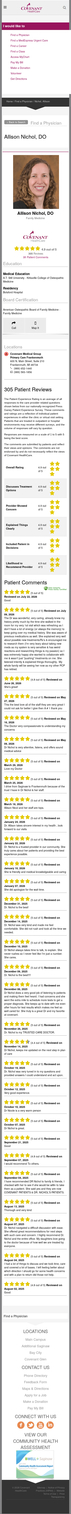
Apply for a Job (35, 1395)
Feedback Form (35, 1381)
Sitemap (41, 1487)
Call (14, 328)
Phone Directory (35, 1375)
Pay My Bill (17, 62)
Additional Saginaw (36, 1345)
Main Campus (35, 1339)
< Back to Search (16, 122)
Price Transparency (58, 1495)
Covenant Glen (35, 1359)
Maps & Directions (35, 1388)
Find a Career (19, 46)
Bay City (35, 1352)
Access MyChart (20, 57)
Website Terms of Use (54, 1492)
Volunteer (16, 73)
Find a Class (18, 51)
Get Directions (19, 79)
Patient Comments (35, 257)
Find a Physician (20, 35)
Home (9, 101)
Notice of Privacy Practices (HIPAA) (50, 1489)
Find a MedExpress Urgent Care (29, 40)
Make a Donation (20, 68)
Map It (35, 328)
